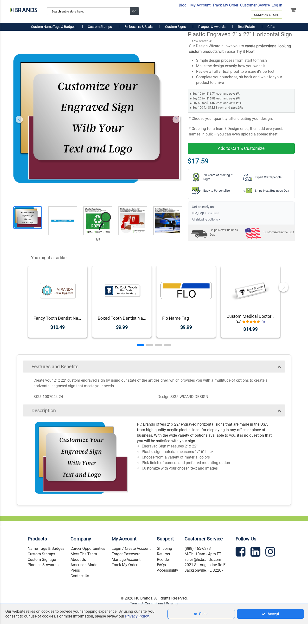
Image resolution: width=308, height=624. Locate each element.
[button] (140, 345)
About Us (78, 559)
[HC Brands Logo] (24, 9)
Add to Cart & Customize (241, 148)
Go (134, 11)
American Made (84, 565)
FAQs (161, 565)
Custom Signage (42, 559)
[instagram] (270, 552)
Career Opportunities (88, 548)
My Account (200, 5)
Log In (277, 5)
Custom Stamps (41, 554)
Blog (182, 5)
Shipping (164, 548)
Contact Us (80, 576)
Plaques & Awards (43, 565)
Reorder (163, 559)
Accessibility (167, 570)
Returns (163, 554)
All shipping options (206, 219)
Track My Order (225, 5)
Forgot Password (126, 554)
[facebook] (241, 552)
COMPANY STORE (266, 15)
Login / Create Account (131, 548)
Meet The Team (84, 554)
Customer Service (255, 5)
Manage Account (126, 559)
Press (75, 570)
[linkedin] (256, 552)
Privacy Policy (137, 616)
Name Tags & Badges (46, 548)
